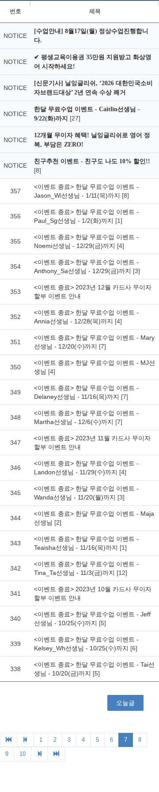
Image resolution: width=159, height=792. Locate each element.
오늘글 (125, 702)
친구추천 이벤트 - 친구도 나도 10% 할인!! (92, 161)
